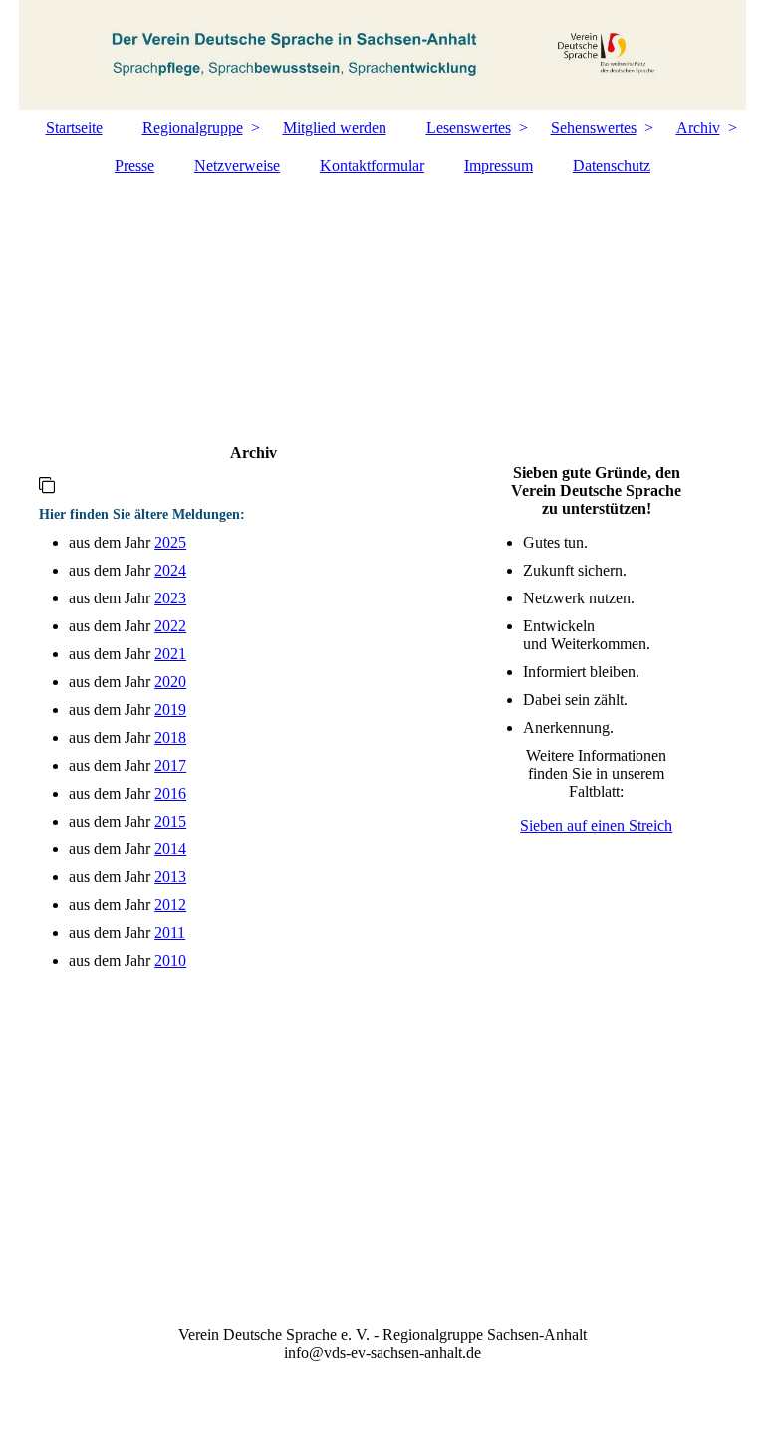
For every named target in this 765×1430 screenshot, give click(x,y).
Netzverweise (237, 165)
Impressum (498, 165)
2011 (169, 932)
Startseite (74, 127)
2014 (170, 848)
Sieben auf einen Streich (596, 825)
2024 (170, 570)
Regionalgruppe (192, 127)
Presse (134, 165)
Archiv (698, 127)
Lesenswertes (468, 127)
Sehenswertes (594, 127)
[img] (382, 55)
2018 (170, 737)
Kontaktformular (372, 165)
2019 (170, 709)
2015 (170, 821)
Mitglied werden (334, 127)
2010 (170, 960)
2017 (170, 765)
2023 (170, 598)
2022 (170, 625)
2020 (170, 681)
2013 (170, 876)
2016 (170, 793)
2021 (170, 653)
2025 (170, 542)
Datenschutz (611, 165)
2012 (170, 904)
